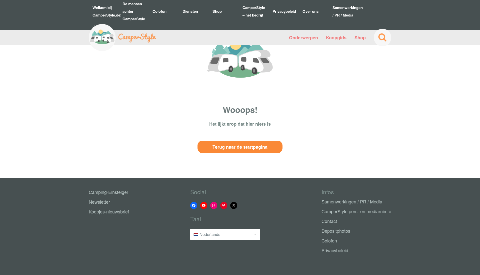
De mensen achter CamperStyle (133, 11)
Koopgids (336, 37)
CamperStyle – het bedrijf (253, 11)
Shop (217, 11)
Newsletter (99, 201)
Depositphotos (336, 230)
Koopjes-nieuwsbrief (109, 211)
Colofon (159, 11)
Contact (329, 221)
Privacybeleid (284, 11)
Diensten (190, 11)
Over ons (310, 11)
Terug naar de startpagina (240, 147)
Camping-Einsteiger (108, 192)
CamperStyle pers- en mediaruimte (356, 211)
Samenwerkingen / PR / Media (345, 11)
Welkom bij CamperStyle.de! (105, 11)
